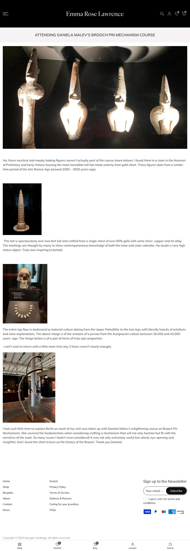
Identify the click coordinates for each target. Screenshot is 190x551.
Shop (6, 487)
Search (54, 481)
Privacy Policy (58, 487)
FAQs (53, 510)
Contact (7, 504)
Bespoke (8, 492)
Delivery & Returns (61, 498)
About (6, 498)
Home (6, 481)
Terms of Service (59, 492)
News (6, 510)
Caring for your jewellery (64, 504)
